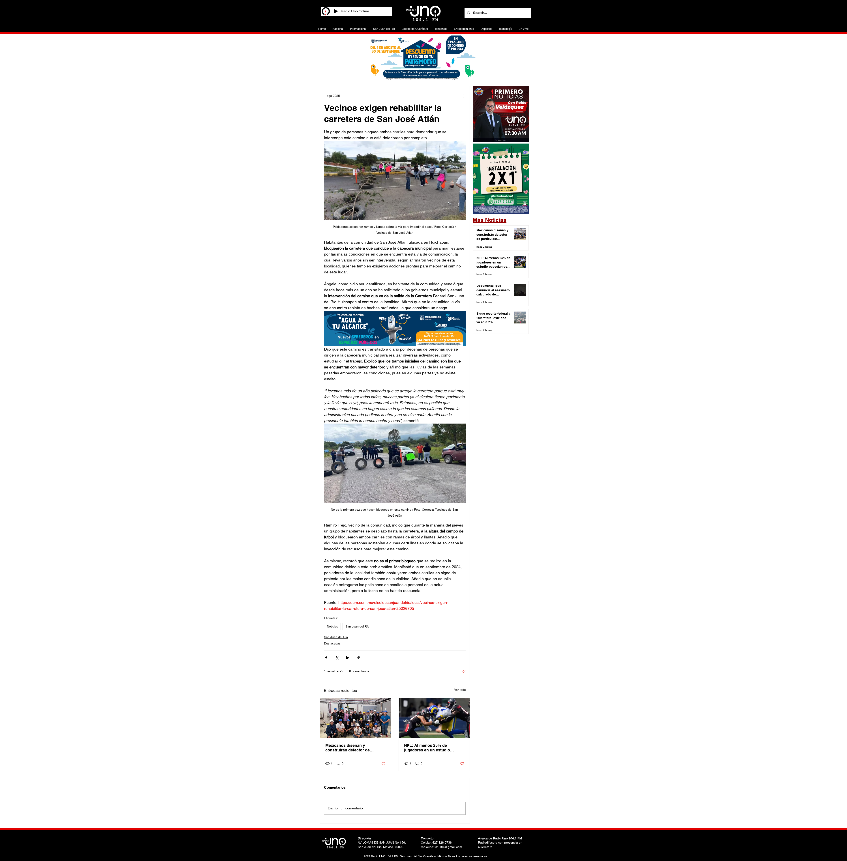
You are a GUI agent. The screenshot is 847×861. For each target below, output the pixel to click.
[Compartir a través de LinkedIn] (348, 658)
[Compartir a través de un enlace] (358, 658)
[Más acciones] (463, 95)
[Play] (336, 11)
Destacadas (332, 643)
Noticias (332, 626)
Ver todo (460, 689)
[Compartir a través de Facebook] (326, 658)
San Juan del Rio (336, 637)
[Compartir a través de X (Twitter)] (337, 658)
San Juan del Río (357, 626)
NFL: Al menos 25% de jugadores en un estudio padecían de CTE (427, 747)
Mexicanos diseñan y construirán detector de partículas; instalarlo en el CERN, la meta (349, 747)
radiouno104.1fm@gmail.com (441, 847)
